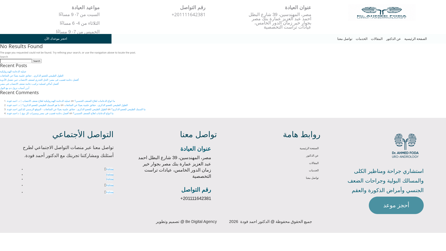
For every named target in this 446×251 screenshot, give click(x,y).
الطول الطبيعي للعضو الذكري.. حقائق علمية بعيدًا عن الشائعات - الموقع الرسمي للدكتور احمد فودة (57, 109)
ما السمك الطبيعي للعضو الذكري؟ (128, 109)
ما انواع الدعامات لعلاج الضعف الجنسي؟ (95, 100)
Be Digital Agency (201, 221)
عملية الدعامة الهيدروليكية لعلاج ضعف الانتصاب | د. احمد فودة (38, 100)
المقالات (377, 39)
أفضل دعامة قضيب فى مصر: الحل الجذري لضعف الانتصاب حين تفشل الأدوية (39, 79)
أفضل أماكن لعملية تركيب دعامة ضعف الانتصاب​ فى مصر (29, 83)
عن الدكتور (393, 39)
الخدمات (361, 39)
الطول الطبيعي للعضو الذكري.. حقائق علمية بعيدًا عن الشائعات (31, 75)
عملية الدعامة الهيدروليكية (13, 71)
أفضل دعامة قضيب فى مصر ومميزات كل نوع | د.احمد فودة (38, 113)
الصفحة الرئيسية (415, 39)
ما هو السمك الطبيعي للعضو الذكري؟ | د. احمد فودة (33, 105)
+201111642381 (195, 198)
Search (4, 56)
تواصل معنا (344, 39)
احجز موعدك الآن (55, 38)
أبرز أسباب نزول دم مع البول (14, 88)
